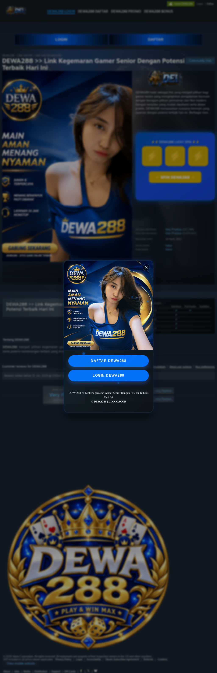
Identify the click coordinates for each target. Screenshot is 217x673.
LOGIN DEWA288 (108, 375)
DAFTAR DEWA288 (108, 361)
